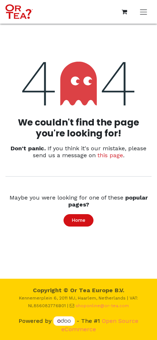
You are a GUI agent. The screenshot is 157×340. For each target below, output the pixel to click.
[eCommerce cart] (124, 11)
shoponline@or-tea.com (102, 305)
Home (78, 220)
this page (110, 155)
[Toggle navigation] (143, 12)
